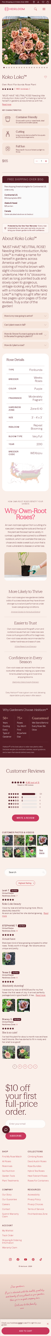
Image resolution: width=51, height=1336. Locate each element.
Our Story (6, 1194)
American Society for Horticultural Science (25, 612)
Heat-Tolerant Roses (37, 1175)
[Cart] (47, 2)
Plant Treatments (10, 1180)
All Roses (6, 1161)
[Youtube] (25, 1259)
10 (27, 67)
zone (20, 1323)
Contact (6, 1209)
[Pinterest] (33, 1259)
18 (47, 67)
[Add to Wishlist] (45, 77)
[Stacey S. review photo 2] (23, 1052)
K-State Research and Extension (25, 646)
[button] (7, 89)
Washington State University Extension (25, 682)
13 (34, 67)
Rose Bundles (34, 1166)
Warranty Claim (9, 1247)
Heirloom (24, 1266)
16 (42, 67)
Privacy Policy (34, 1199)
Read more (6, 104)
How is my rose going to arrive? (18, 315)
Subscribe (16, 1136)
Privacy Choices (35, 1204)
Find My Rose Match (12, 1156)
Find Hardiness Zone (38, 1214)
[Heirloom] (14, 9)
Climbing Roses (35, 1156)
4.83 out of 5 (32, 782)
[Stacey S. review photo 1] (8, 1052)
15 (39, 67)
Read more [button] (41, 995)
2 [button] (19, 1066)
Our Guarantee (9, 1199)
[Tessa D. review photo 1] (8, 1005)
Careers (6, 1204)
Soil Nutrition (8, 1171)
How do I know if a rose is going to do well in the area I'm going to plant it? (23, 335)
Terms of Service (36, 1209)
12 (32, 67)
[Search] (35, 9)
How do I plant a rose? (14, 345)
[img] (8, 899)
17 (44, 67)
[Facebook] (18, 1259)
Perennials (7, 1166)
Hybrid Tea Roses (36, 1171)
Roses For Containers (38, 1180)
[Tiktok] (40, 1259)
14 (37, 67)
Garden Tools (8, 1175)
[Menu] (44, 9)
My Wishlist (7, 1230)
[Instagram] (10, 1259)
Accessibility (34, 1194)
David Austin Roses (37, 1161)
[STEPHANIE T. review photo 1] (8, 958)
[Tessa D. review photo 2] (23, 1005)
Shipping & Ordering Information (12, 1241)
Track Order (7, 1235)
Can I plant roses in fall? (15, 324)
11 (29, 67)
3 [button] (25, 1066)
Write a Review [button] (26, 818)
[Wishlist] (43, 2)
